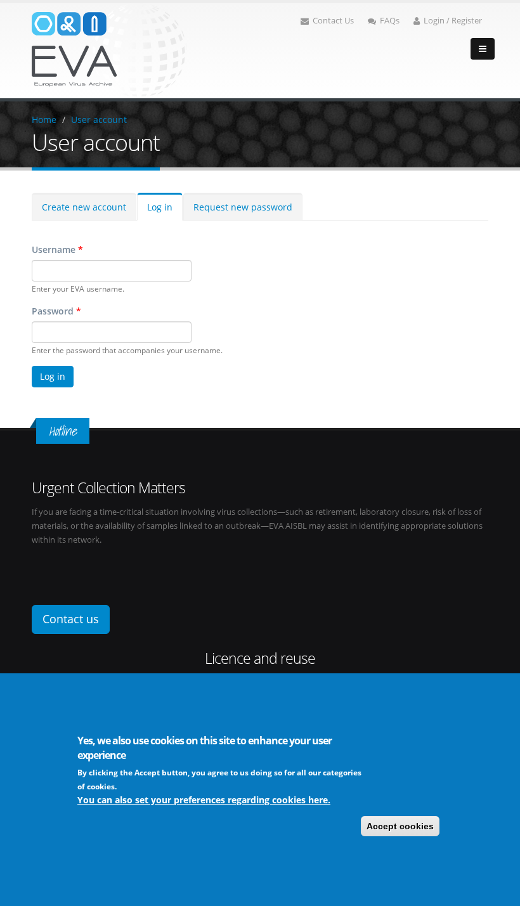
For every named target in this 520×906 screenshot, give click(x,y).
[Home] (109, 50)
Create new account (84, 207)
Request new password (242, 207)
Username (57, 249)
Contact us (70, 618)
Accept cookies (400, 826)
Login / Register (453, 20)
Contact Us (333, 20)
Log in (159, 207)
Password (56, 311)
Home (44, 119)
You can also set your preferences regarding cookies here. (203, 800)
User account (99, 119)
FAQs (390, 20)
